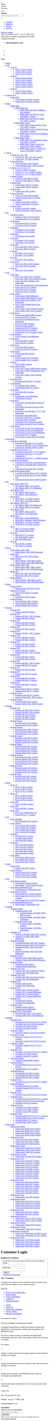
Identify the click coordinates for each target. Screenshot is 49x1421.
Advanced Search (12, 1301)
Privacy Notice (11, 1311)
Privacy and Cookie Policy (16, 1292)
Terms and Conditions (14, 1309)
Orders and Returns (13, 1297)
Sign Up (9, 28)
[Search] (2, 18)
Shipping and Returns (14, 1314)
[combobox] (12, 15)
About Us (9, 1307)
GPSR (8, 1305)
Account (9, 22)
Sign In (8, 26)
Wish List (9, 24)
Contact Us (10, 1299)
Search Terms (11, 1295)
